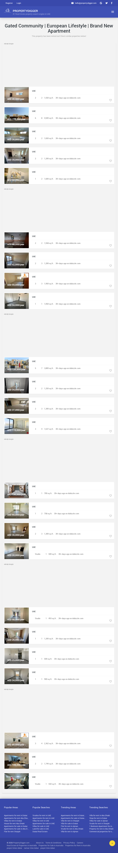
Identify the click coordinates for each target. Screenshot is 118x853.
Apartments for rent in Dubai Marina (73, 815)
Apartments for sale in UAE (44, 823)
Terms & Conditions (53, 842)
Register (9, 3)
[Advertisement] (59, 65)
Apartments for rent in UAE (44, 818)
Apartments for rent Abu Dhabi (16, 818)
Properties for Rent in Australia (77, 845)
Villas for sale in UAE (41, 826)
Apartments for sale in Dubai (15, 826)
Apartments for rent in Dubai (15, 815)
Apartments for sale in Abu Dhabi (16, 828)
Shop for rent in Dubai (98, 818)
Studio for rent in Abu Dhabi (72, 828)
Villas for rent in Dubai (13, 820)
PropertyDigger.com (21, 842)
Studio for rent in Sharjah (99, 823)
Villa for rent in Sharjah (70, 820)
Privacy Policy (69, 842)
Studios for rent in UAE (42, 815)
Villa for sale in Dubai (69, 823)
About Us (40, 842)
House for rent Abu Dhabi (14, 823)
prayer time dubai (47, 848)
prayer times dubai (14, 848)
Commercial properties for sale (101, 831)
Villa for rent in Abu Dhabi (99, 815)
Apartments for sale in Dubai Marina (73, 818)
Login (19, 3)
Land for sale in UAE (41, 828)
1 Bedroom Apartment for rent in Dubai (101, 826)
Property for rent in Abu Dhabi (101, 828)
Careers (80, 842)
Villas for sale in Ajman (98, 820)
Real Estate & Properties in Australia (22, 845)
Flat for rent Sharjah (12, 831)
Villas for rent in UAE (41, 820)
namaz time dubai (31, 848)
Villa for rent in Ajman (69, 831)
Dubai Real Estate (40, 831)
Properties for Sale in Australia (51, 845)
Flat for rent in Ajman (69, 826)
